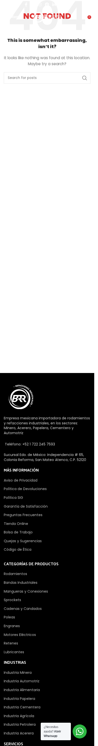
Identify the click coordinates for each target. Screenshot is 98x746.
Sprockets (12, 599)
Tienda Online (16, 523)
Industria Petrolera (20, 724)
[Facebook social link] (26, 5)
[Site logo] (47, 16)
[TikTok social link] (67, 5)
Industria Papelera (19, 698)
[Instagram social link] (39, 5)
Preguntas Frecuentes (23, 514)
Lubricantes (14, 652)
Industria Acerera (19, 733)
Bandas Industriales (20, 582)
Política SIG (13, 497)
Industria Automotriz (21, 681)
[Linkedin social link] (54, 5)
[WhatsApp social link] (61, 5)
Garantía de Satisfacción (26, 506)
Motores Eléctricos (20, 634)
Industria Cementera (22, 707)
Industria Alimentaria (22, 689)
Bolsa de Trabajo (18, 532)
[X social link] (32, 5)
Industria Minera (18, 672)
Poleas (9, 617)
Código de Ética (17, 549)
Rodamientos (15, 573)
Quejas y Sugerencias (23, 540)
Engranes (12, 625)
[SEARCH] (84, 78)
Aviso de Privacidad (20, 480)
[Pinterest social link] (47, 5)
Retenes (11, 643)
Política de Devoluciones (25, 488)
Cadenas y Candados (23, 608)
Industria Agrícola (19, 715)
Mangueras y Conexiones (26, 591)
